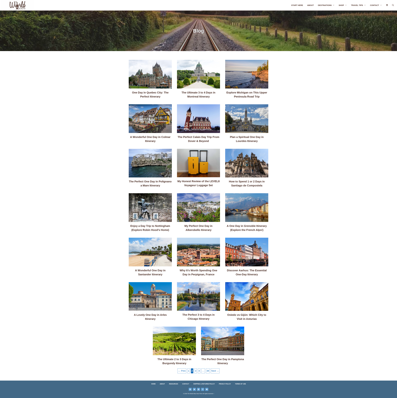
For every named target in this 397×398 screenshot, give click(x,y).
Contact (374, 5)
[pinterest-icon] (198, 389)
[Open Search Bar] (393, 5)
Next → (215, 371)
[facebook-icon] (190, 389)
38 (208, 371)
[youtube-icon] (206, 389)
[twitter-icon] (194, 389)
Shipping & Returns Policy (204, 384)
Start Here (297, 5)
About (310, 5)
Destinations (325, 5)
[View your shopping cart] (387, 5)
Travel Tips (357, 5)
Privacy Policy (225, 384)
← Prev (182, 371)
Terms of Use (240, 384)
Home (153, 384)
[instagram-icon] (202, 389)
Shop (341, 5)
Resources (173, 384)
